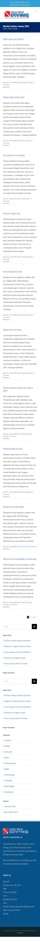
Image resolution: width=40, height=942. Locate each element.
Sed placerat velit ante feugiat (13, 506)
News (28, 199)
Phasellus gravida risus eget (12, 448)
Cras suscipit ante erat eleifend (14, 155)
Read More (6, 87)
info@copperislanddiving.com (20, 5)
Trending (5, 436)
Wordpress (6, 605)
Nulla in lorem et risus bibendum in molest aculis (19, 558)
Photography (10, 763)
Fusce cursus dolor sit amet (12, 271)
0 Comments (12, 436)
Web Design (29, 257)
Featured (29, 434)
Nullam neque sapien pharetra (13, 39)
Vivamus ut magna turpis (11, 213)
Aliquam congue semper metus (13, 97)
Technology (29, 82)
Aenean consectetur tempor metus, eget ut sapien (18, 389)
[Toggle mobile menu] (36, 11)
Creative (23, 141)
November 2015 (11, 812)
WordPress (20, 933)
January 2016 (10, 806)
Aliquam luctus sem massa (12, 329)
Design (23, 82)
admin (6, 82)
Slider (6, 769)
